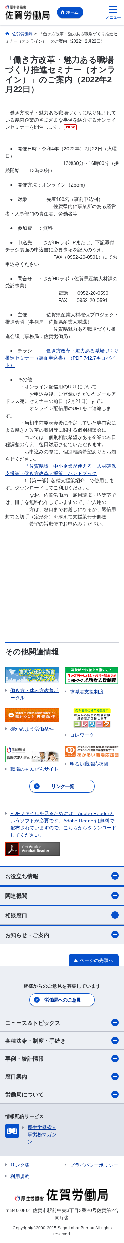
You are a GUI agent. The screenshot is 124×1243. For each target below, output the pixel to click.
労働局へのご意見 (62, 1000)
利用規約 (20, 1176)
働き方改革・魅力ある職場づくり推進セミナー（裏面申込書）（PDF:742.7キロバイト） (62, 358)
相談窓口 (16, 915)
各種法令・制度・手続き (35, 1041)
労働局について (24, 1094)
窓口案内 (16, 1077)
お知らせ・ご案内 (27, 935)
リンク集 (20, 1165)
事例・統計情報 (24, 1059)
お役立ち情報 (21, 876)
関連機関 (16, 896)
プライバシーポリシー (94, 1165)
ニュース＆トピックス (32, 1023)
